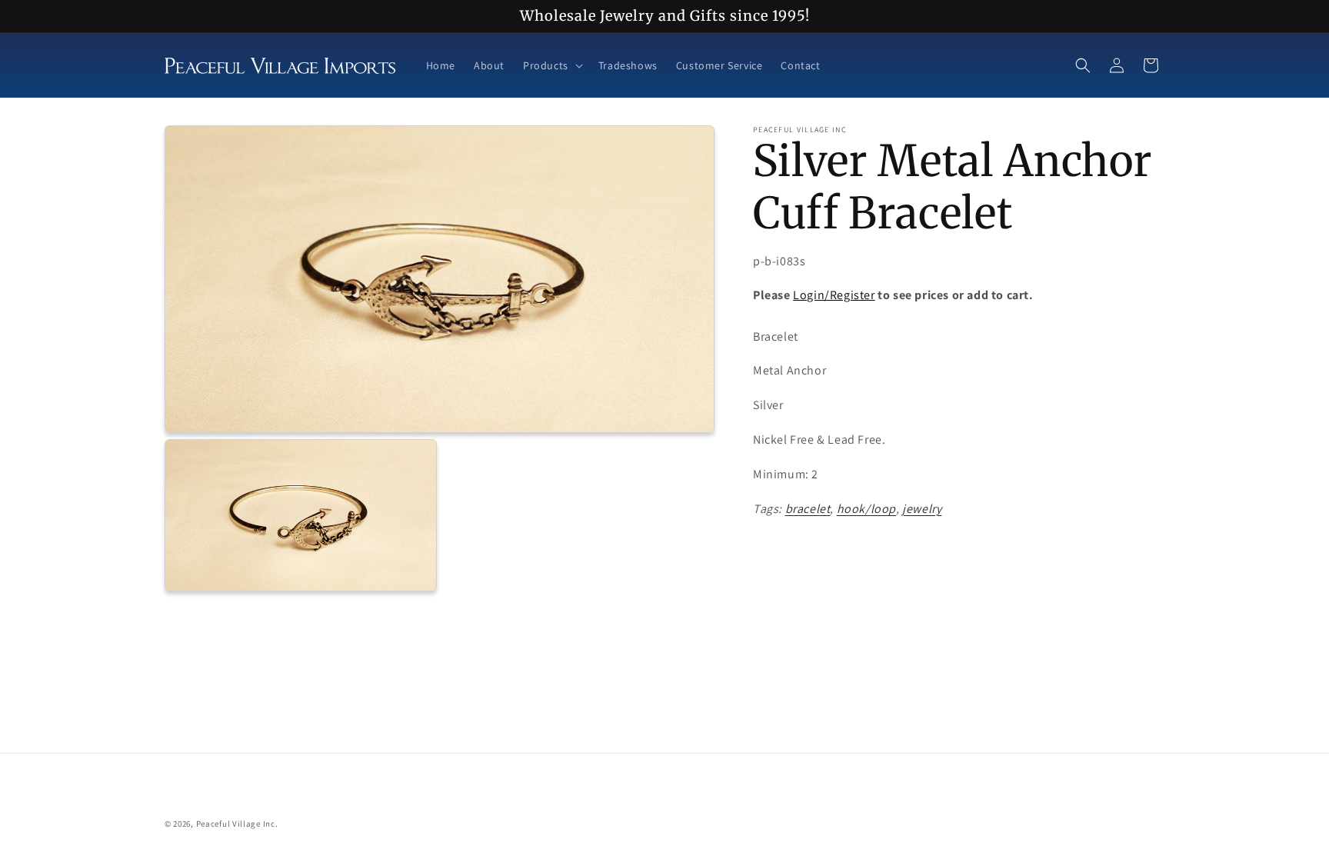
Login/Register (833, 295)
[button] (551, 65)
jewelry (921, 509)
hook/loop (866, 509)
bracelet (808, 509)
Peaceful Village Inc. (237, 823)
